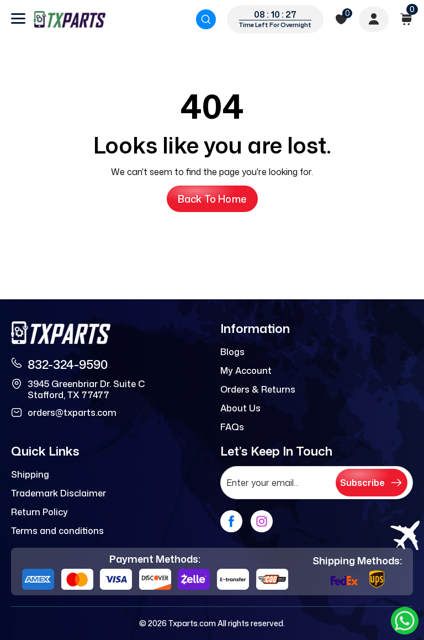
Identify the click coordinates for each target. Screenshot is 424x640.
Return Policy (39, 511)
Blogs (232, 351)
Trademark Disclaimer (58, 493)
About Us (240, 408)
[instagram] (262, 521)
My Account (246, 370)
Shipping (30, 474)
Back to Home (212, 199)
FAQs (232, 426)
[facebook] (231, 521)
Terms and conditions (57, 530)
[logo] (69, 19)
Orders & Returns (257, 389)
